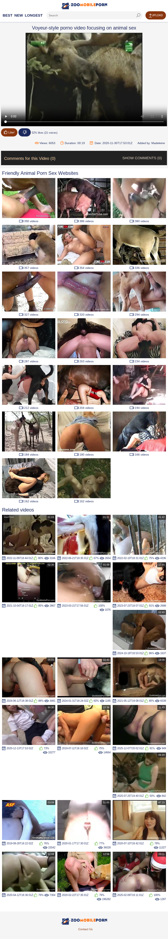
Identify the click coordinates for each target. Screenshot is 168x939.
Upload (157, 15)
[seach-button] (138, 15)
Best (7, 15)
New (18, 15)
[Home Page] (84, 5)
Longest (34, 15)
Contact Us (85, 929)
